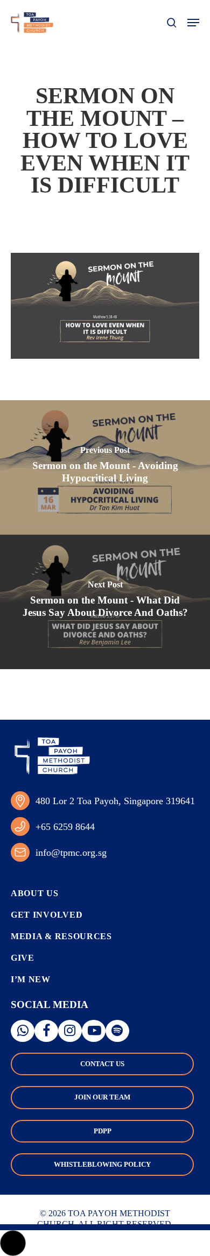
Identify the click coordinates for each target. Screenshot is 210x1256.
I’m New (31, 979)
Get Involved (46, 914)
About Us (35, 893)
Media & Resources (61, 936)
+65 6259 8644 (65, 826)
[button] (193, 22)
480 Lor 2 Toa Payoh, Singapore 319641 (115, 801)
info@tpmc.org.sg (71, 852)
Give (22, 957)
